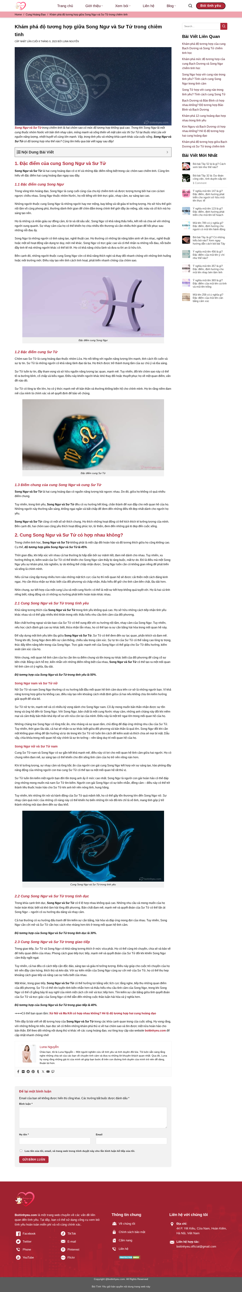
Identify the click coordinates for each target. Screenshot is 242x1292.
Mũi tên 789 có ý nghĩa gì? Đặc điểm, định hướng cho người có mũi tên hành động (209, 226)
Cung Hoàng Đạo (36, 14)
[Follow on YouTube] (35, 1259)
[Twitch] (53, 1072)
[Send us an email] (80, 1243)
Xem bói (121, 6)
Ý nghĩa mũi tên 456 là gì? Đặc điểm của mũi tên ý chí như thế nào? (208, 254)
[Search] (190, 6)
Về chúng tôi (127, 1223)
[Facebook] (18, 1072)
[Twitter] (43, 1072)
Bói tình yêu (210, 5)
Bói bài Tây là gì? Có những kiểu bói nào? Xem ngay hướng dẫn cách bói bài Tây (209, 240)
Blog (170, 6)
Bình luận (25, 1103)
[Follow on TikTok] (80, 1235)
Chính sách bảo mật (132, 1232)
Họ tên (24, 1134)
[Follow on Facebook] (35, 1235)
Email (99, 1134)
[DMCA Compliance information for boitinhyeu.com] (129, 1257)
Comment (199, 182)
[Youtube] (48, 1072)
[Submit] (223, 26)
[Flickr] (23, 1072)
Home (18, 14)
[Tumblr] (38, 1072)
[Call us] (35, 1251)
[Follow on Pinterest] (80, 1251)
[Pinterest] (33, 1072)
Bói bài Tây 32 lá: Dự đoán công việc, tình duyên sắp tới (209, 177)
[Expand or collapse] (167, 152)
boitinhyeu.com (155, 1030)
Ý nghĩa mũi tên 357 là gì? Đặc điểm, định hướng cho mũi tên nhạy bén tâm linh (208, 269)
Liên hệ (148, 6)
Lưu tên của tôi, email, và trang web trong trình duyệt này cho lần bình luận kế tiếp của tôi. (80, 1151)
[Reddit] (28, 1072)
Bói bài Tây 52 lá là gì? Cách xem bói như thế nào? (209, 165)
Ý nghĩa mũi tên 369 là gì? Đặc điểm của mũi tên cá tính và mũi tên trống (210, 283)
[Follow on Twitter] (35, 1243)
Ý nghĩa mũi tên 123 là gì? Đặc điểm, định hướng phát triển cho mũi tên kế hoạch (208, 211)
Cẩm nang (125, 1240)
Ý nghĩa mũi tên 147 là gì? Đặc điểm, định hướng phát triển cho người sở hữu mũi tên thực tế (208, 195)
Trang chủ (65, 6)
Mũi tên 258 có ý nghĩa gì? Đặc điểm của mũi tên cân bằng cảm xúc (208, 297)
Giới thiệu (93, 6)
